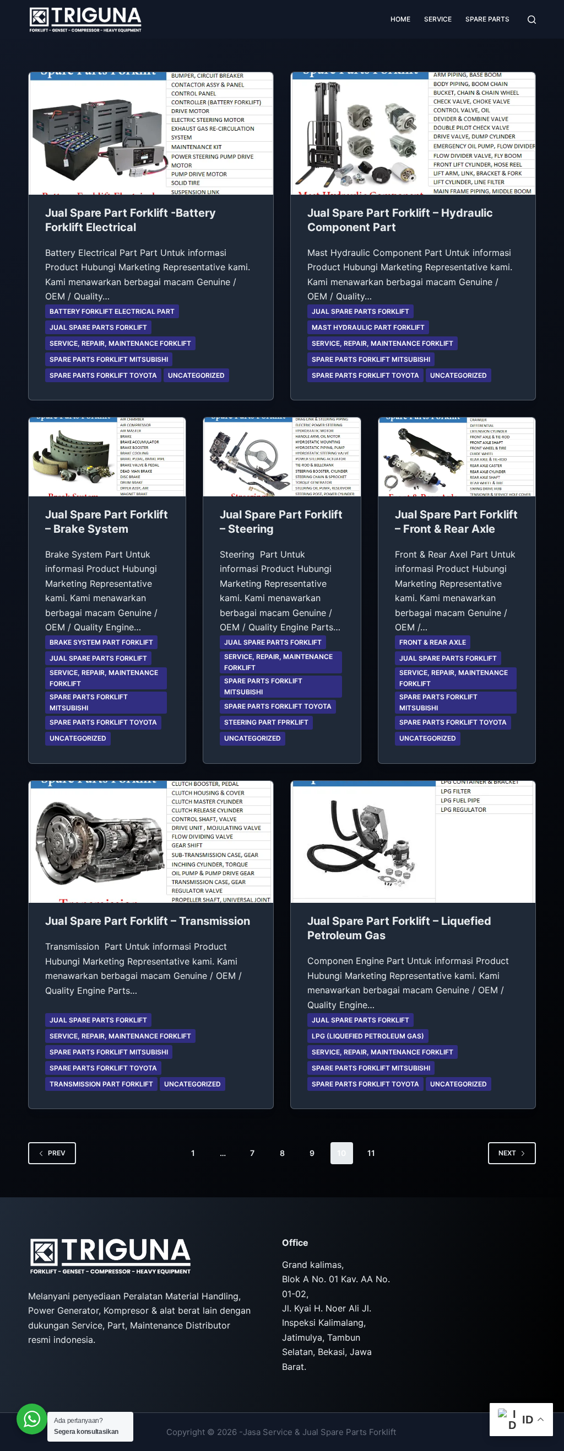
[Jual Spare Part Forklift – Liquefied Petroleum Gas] (413, 842)
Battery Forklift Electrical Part (112, 311)
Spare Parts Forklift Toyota (103, 375)
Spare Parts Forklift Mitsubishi (109, 359)
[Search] (532, 19)
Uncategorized (196, 375)
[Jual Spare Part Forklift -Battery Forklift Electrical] (151, 133)
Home (400, 19)
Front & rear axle (432, 642)
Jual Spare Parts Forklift (98, 327)
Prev (57, 1153)
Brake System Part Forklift (101, 642)
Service (438, 19)
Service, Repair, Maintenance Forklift (120, 343)
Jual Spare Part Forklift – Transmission (147, 921)
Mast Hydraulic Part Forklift (368, 327)
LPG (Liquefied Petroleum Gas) (368, 1036)
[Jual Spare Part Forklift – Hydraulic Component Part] (413, 133)
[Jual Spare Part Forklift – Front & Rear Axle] (456, 456)
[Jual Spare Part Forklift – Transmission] (151, 842)
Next (507, 1153)
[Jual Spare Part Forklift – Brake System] (107, 456)
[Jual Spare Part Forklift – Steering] (281, 456)
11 (371, 1153)
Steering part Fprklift (266, 722)
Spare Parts (487, 19)
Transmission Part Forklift (101, 1084)
